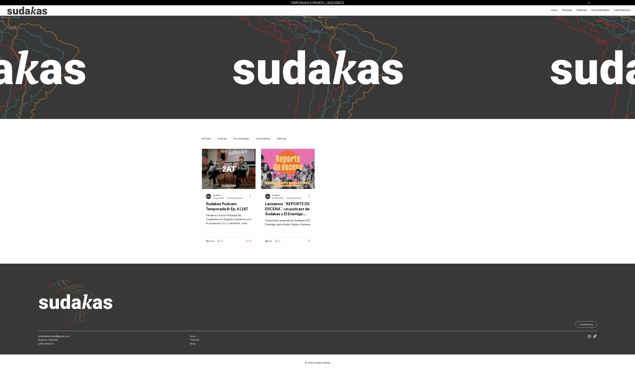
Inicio (193, 336)
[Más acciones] (251, 196)
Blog (192, 343)
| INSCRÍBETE (334, 2)
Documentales (241, 138)
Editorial (281, 138)
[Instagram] (589, 336)
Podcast (194, 339)
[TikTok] (595, 336)
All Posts (206, 138)
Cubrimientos (263, 138)
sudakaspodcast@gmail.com (54, 336)
